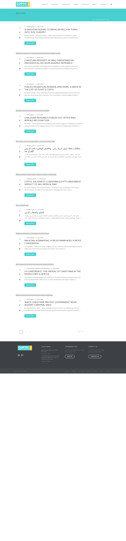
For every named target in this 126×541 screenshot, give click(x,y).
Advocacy (55, 4)
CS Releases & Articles (31, 178)
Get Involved (66, 4)
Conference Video (30, 268)
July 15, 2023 (40, 237)
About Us (45, 4)
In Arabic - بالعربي (30, 145)
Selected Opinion (30, 26)
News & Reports (30, 57)
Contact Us (104, 4)
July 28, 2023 (40, 57)
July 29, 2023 (40, 26)
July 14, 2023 (56, 268)
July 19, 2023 (40, 114)
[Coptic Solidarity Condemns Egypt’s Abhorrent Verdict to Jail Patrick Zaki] (50, 174)
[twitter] (22, 355)
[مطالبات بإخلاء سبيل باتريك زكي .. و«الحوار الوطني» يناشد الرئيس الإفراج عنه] (50, 141)
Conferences (37, 268)
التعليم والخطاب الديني (34, 212)
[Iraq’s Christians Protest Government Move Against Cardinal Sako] (50, 295)
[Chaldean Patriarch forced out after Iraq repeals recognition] (50, 111)
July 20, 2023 (40, 84)
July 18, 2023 (41, 145)
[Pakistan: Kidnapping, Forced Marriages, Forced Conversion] (50, 233)
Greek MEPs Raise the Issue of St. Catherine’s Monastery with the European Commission (50, 357)
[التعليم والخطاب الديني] (50, 205)
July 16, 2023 (41, 209)
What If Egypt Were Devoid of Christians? (49, 350)
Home (93, 19)
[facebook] (19, 355)
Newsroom (85, 4)
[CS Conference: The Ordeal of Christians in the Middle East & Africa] (50, 264)
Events (94, 4)
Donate (75, 4)
